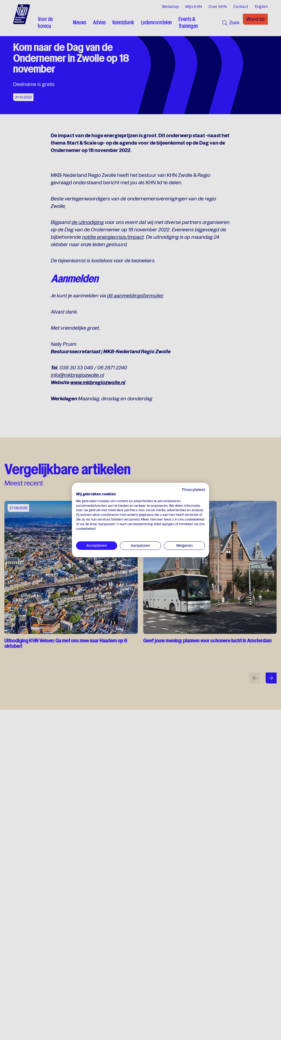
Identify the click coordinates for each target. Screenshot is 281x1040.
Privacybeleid (193, 489)
